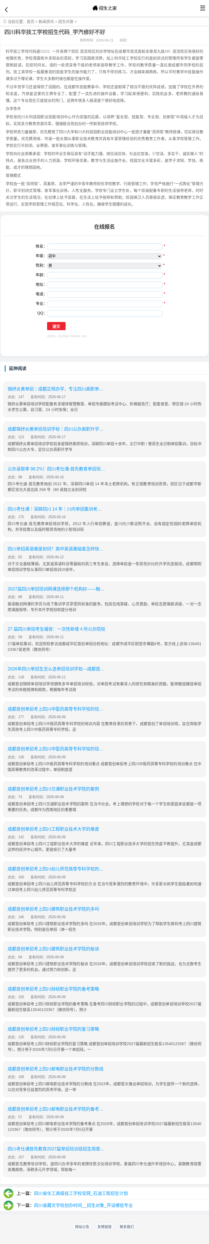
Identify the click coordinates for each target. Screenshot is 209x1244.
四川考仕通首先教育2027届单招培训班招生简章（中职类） (57, 1149)
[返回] (6, 10)
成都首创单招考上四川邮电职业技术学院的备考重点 (57, 1109)
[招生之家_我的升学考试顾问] (104, 8)
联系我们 (127, 1227)
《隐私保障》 (75, 336)
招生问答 (65, 21)
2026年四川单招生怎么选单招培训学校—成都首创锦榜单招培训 (57, 669)
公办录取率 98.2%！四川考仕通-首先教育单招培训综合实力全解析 (57, 469)
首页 (30, 21)
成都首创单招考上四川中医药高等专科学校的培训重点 (57, 749)
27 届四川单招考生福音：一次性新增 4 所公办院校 (56, 629)
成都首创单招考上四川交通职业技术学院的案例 (53, 789)
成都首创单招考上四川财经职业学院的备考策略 (53, 989)
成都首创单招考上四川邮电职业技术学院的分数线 (55, 1069)
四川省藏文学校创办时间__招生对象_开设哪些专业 (83, 1205)
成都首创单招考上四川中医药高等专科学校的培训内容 (57, 709)
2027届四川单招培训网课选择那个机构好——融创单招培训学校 (57, 589)
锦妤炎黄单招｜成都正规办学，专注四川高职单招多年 (57, 389)
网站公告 (82, 1227)
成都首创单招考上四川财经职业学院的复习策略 (53, 1029)
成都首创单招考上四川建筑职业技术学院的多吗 (53, 909)
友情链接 (104, 1227)
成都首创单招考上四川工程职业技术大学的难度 (53, 829)
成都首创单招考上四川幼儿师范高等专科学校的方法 (57, 869)
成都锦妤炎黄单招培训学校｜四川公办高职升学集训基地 (57, 429)
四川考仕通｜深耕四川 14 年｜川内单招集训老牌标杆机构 (57, 509)
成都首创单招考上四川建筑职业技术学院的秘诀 (53, 949)
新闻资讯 (46, 21)
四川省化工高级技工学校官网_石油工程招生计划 (81, 1193)
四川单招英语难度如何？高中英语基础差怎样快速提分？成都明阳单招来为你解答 (57, 549)
